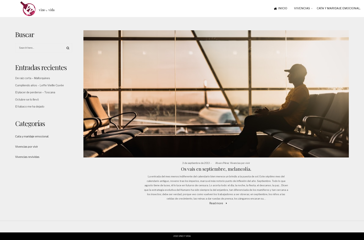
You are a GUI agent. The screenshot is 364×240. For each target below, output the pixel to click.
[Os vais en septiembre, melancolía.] (216, 93)
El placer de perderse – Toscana (35, 92)
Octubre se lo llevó (27, 99)
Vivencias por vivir (240, 163)
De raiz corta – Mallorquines (32, 78)
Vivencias (302, 8)
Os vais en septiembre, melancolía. (216, 169)
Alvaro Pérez (221, 163)
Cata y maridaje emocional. (339, 8)
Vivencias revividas (27, 156)
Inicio (282, 8)
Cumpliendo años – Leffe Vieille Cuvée (39, 85)
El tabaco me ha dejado (29, 106)
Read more (216, 203)
